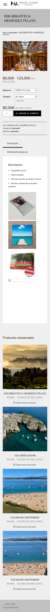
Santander (13, 32)
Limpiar (20, 101)
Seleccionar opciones (26, 402)
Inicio (5, 32)
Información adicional (17, 152)
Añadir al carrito (28, 113)
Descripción (12, 143)
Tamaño (7, 96)
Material (7, 90)
